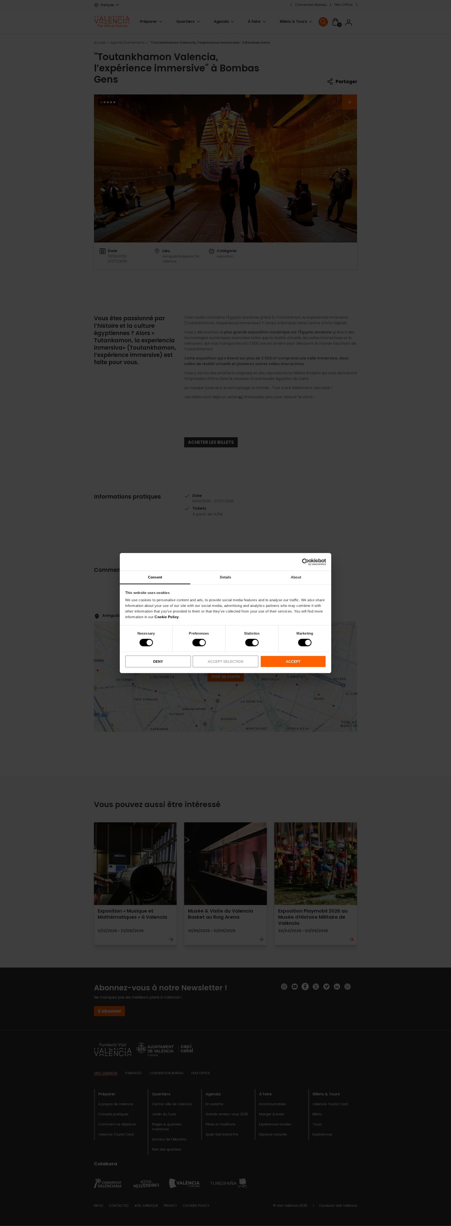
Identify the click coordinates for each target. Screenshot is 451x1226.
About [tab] (296, 577)
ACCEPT (293, 662)
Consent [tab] (155, 577)
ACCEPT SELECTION (225, 662)
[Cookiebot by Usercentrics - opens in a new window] (305, 561)
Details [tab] (225, 577)
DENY (158, 662)
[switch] (199, 642)
